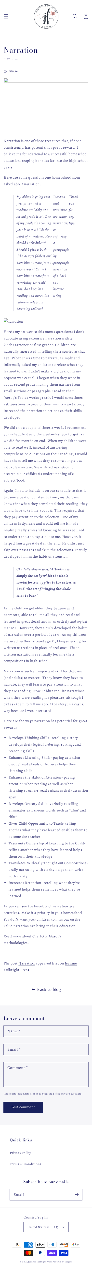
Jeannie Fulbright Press (40, 1262)
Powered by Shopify (62, 1262)
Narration (26, 963)
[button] (6, 16)
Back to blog (49, 989)
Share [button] (13, 71)
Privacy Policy (20, 1152)
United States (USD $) (42, 1227)
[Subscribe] (76, 1194)
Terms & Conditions (25, 1164)
